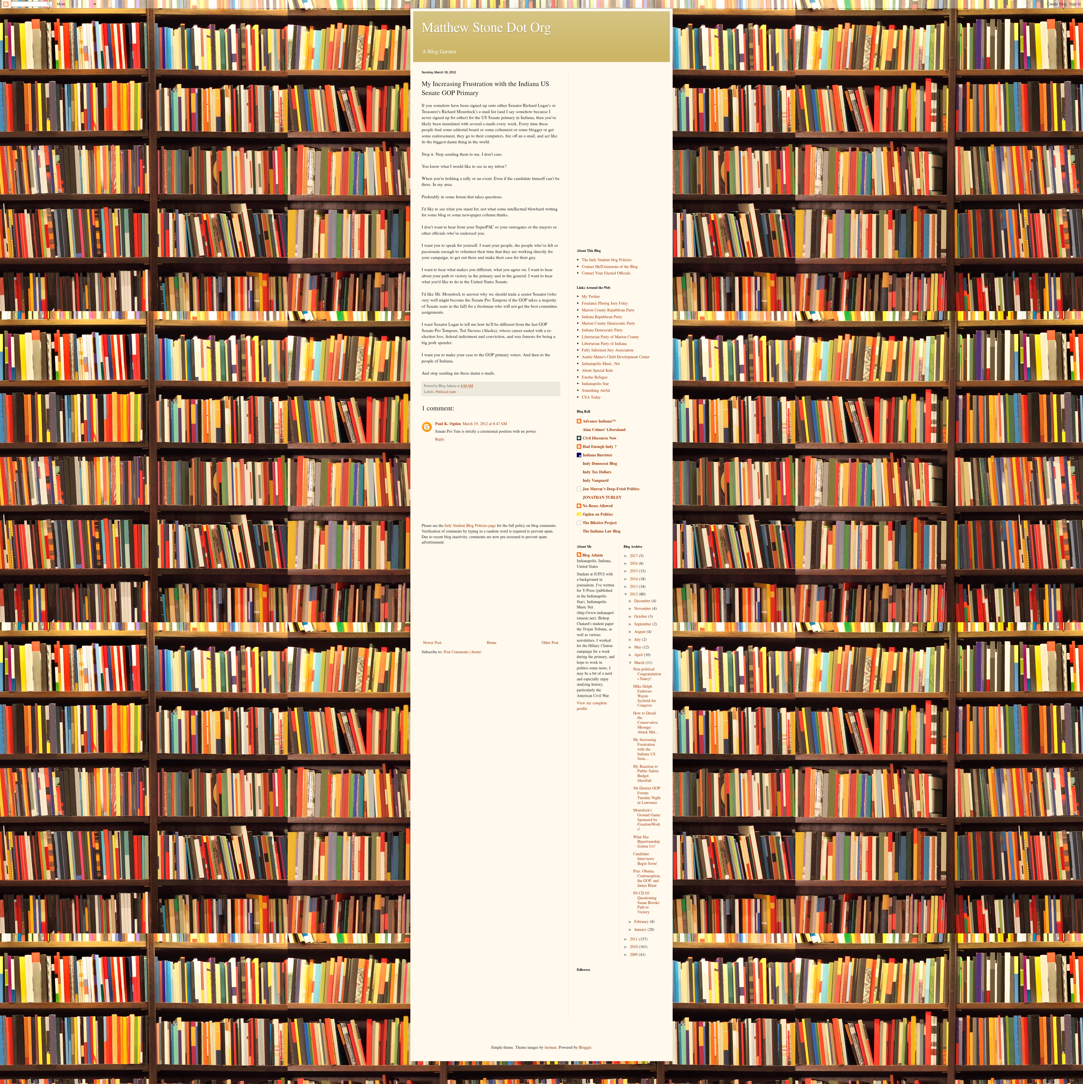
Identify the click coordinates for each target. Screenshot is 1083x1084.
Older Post (550, 642)
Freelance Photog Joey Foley (605, 303)
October (641, 616)
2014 (634, 578)
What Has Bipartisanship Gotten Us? (646, 841)
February (642, 921)
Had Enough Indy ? (600, 446)
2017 (634, 555)
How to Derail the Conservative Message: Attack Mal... (646, 722)
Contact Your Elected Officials (606, 273)
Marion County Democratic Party (608, 323)
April (639, 654)
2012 (634, 594)
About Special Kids (597, 370)
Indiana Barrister (597, 455)
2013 (634, 586)
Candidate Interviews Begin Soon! (645, 858)
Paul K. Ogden (448, 423)
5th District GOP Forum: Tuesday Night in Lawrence (647, 795)
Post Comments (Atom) (462, 651)
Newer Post (432, 642)
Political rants (446, 391)
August (640, 631)
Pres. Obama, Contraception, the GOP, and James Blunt (647, 878)
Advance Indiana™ (599, 421)
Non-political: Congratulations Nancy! (647, 673)
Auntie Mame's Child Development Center (616, 356)
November (643, 608)
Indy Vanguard (596, 480)
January (641, 929)
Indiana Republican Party (602, 316)
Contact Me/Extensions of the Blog (610, 266)
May (638, 647)
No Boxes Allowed (598, 506)
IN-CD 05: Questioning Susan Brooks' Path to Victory (646, 902)
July (638, 639)
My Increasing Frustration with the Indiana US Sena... (644, 749)
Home (491, 642)
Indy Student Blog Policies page (470, 525)
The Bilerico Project (600, 522)
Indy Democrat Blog (600, 463)
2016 (634, 563)
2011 (634, 939)
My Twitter (591, 296)
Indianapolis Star (595, 383)
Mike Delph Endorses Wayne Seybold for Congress (644, 695)
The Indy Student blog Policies (606, 259)
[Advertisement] (491, 592)
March (640, 662)
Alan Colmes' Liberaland (604, 429)
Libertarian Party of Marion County (610, 336)
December (642, 600)
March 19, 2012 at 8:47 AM (485, 423)
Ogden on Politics (598, 514)
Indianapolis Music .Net (601, 363)
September (643, 623)
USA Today (591, 397)
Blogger (585, 1047)
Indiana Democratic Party (602, 330)
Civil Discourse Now (600, 438)
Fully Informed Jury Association (607, 350)
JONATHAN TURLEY (602, 497)
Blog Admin (592, 555)
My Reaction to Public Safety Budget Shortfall (646, 773)
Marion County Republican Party (608, 310)
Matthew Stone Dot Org (486, 26)
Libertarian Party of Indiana (604, 343)
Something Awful (596, 390)
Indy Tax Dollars (597, 472)
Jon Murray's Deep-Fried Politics (611, 489)
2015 (634, 570)
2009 (634, 954)
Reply (439, 439)
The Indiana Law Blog (601, 531)
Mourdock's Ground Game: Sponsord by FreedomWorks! (647, 819)
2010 (634, 946)
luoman (550, 1047)
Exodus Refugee (594, 377)
